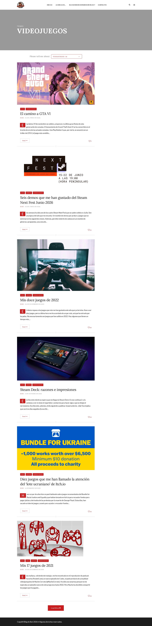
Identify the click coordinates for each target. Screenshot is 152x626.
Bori (22, 118)
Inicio (49, 5)
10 (91, 230)
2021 (27, 560)
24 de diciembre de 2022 (34, 304)
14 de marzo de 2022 (33, 488)
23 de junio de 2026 (32, 206)
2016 (22, 560)
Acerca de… (61, 5)
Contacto (102, 5)
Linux (28, 384)
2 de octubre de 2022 (33, 394)
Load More (55, 608)
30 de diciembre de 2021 (34, 569)
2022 (22, 295)
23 (91, 327)
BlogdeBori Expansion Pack (81, 5)
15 (91, 417)
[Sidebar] (134, 5)
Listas (28, 295)
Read (24, 140)
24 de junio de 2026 (32, 118)
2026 (22, 109)
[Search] (129, 5)
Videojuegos (31, 109)
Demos (28, 192)
